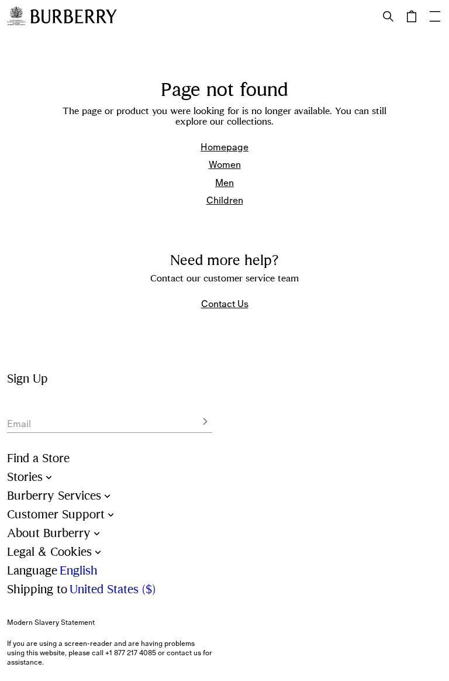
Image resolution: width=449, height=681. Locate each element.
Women (225, 164)
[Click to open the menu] (435, 16)
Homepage (224, 147)
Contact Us (224, 303)
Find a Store (38, 458)
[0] (412, 16)
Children (224, 200)
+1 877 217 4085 (130, 653)
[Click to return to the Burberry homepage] (73, 16)
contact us (184, 653)
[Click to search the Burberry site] (388, 16)
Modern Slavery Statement (51, 622)
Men (224, 182)
